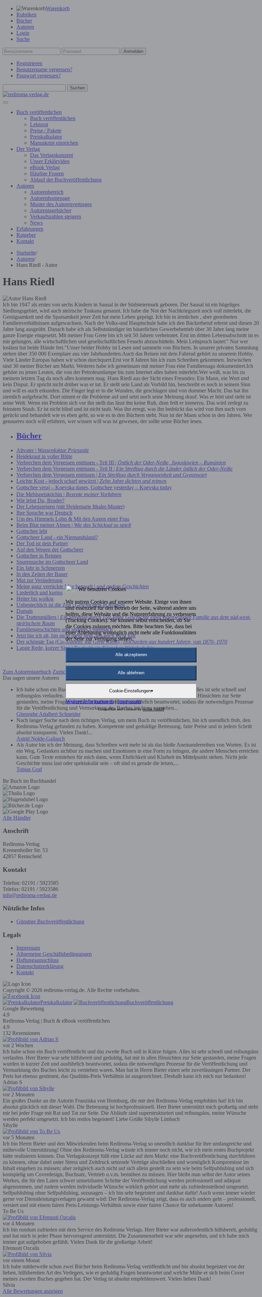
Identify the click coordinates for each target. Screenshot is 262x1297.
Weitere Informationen (90, 701)
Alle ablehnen (131, 672)
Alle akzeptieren (131, 654)
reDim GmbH (153, 709)
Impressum (129, 701)
